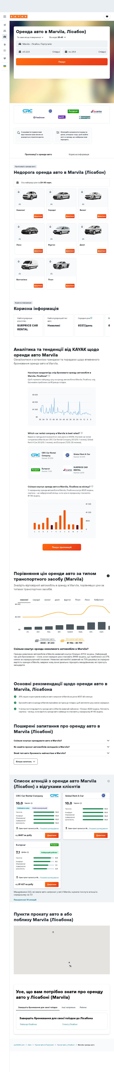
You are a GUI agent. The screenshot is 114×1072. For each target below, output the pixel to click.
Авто (29, 1045)
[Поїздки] (4, 58)
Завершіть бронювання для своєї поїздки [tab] (37, 1007)
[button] (5, 16)
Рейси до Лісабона (28, 1024)
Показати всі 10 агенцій (25, 900)
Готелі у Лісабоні (69, 1024)
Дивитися (38, 216)
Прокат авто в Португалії (44, 1045)
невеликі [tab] (24, 599)
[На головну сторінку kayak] (18, 16)
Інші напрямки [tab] (68, 1007)
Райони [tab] (83, 1007)
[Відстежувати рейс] (4, 50)
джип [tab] (57, 599)
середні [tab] (36, 599)
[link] (62, 547)
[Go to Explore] (4, 44)
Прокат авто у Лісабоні (66, 1045)
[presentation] (49, 376)
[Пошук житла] (4, 31)
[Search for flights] (4, 25)
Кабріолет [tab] (99, 599)
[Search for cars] (4, 36)
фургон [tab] (67, 599)
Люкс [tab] (87, 599)
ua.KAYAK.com (19, 1045)
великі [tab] (47, 599)
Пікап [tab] (77, 599)
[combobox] (30, 37)
